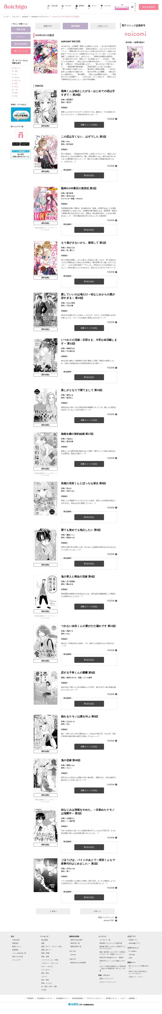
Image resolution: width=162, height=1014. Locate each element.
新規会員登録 (148, 7)
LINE (130, 958)
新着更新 (15, 950)
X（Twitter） (133, 951)
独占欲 (16, 77)
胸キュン (17, 68)
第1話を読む (89, 175)
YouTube (132, 954)
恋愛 (42, 943)
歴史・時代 (45, 973)
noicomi (73, 954)
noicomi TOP (109, 920)
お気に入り (103, 26)
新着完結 (15, 943)
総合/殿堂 (44, 940)
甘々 (16, 74)
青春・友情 (45, 956)
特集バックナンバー (106, 978)
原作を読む (45, 126)
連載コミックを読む (89, 125)
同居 (16, 83)
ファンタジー (46, 970)
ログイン (135, 6)
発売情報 (75, 26)
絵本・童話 (45, 980)
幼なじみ (17, 80)
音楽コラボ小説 (17, 956)
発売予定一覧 (75, 943)
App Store (16, 144)
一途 (16, 90)
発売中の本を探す (76, 940)
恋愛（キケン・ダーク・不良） (52, 946)
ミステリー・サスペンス (49, 963)
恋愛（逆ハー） (46, 950)
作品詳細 (110, 119)
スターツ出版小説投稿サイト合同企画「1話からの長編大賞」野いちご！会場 (113, 968)
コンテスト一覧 (105, 940)
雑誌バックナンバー (106, 917)
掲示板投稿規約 (77, 998)
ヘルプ (122, 998)
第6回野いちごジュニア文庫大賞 (111, 943)
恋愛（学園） (46, 953)
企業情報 (132, 998)
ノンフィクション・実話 (49, 960)
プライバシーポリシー (94, 998)
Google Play (25, 144)
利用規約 (30, 998)
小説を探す (16, 940)
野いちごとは (20, 51)
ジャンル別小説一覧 (19, 953)
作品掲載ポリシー (62, 998)
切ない (16, 87)
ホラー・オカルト (47, 966)
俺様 (16, 93)
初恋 (16, 96)
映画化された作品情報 (78, 962)
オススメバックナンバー (108, 982)
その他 (43, 990)
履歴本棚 (21, 29)
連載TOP (47, 26)
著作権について (111, 998)
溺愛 (16, 71)
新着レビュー (16, 946)
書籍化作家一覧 (75, 946)
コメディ (44, 976)
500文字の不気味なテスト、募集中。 (112, 957)
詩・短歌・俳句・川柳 (49, 986)
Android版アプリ (134, 943)
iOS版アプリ (133, 940)
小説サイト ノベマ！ (136, 977)
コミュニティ (16, 960)
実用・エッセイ (46, 983)
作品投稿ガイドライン (45, 998)
